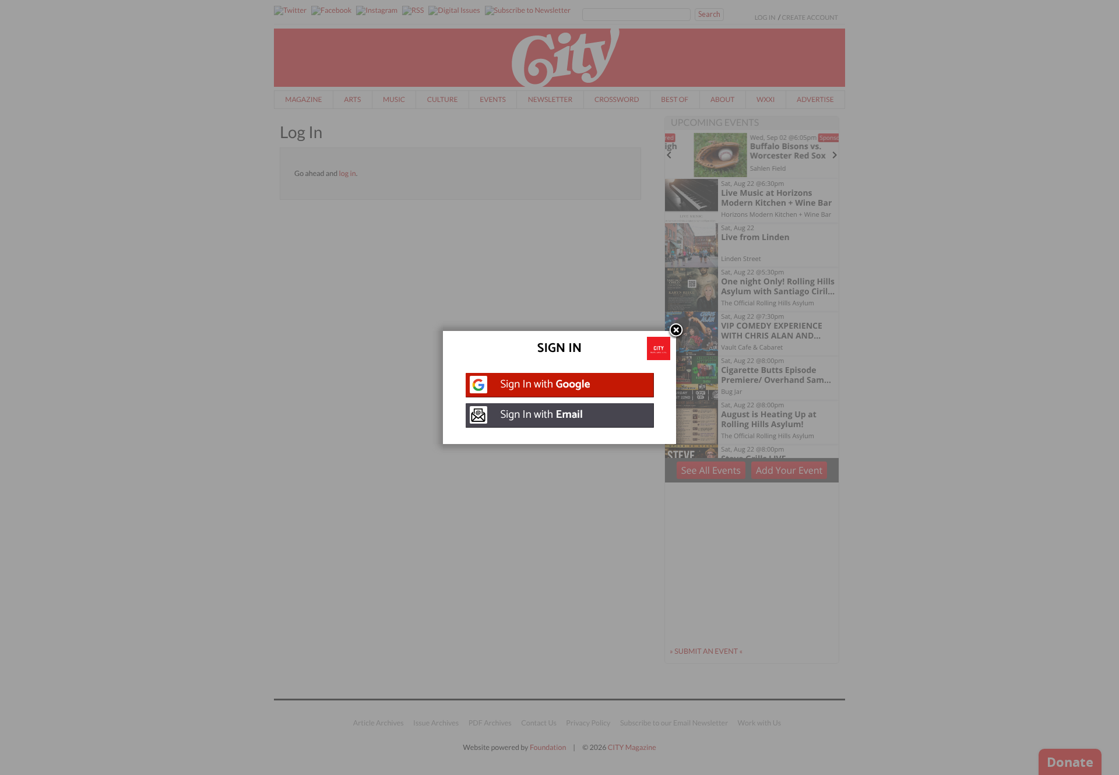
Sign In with (545, 385)
